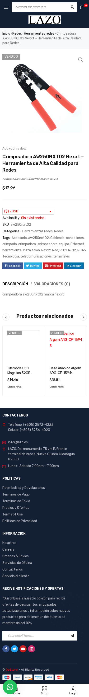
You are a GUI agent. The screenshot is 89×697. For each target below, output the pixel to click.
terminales (61, 256)
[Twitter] (14, 648)
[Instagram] (31, 648)
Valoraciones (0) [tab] (52, 284)
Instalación (31, 250)
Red (55, 250)
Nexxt (46, 250)
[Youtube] (23, 648)
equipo (64, 244)
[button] (80, 59)
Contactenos (12, 569)
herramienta (12, 250)
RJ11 (63, 250)
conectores (75, 238)
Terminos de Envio (16, 501)
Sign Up (72, 636)
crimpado (9, 244)
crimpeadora (47, 244)
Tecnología (10, 256)
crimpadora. (27, 244)
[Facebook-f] (5, 648)
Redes (17, 34)
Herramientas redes (39, 34)
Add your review (14, 148)
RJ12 (72, 250)
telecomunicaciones (36, 256)
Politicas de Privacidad (19, 521)
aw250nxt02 (38, 238)
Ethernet (77, 244)
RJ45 (81, 250)
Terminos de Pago (16, 494)
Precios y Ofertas (15, 508)
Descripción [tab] (15, 284)
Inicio (6, 34)
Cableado (57, 238)
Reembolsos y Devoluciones (23, 488)
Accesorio (19, 238)
